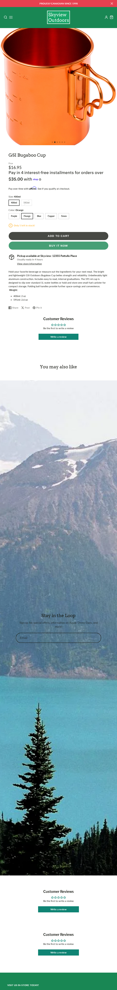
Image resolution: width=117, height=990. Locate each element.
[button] (52, 142)
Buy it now (58, 245)
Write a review (58, 336)
